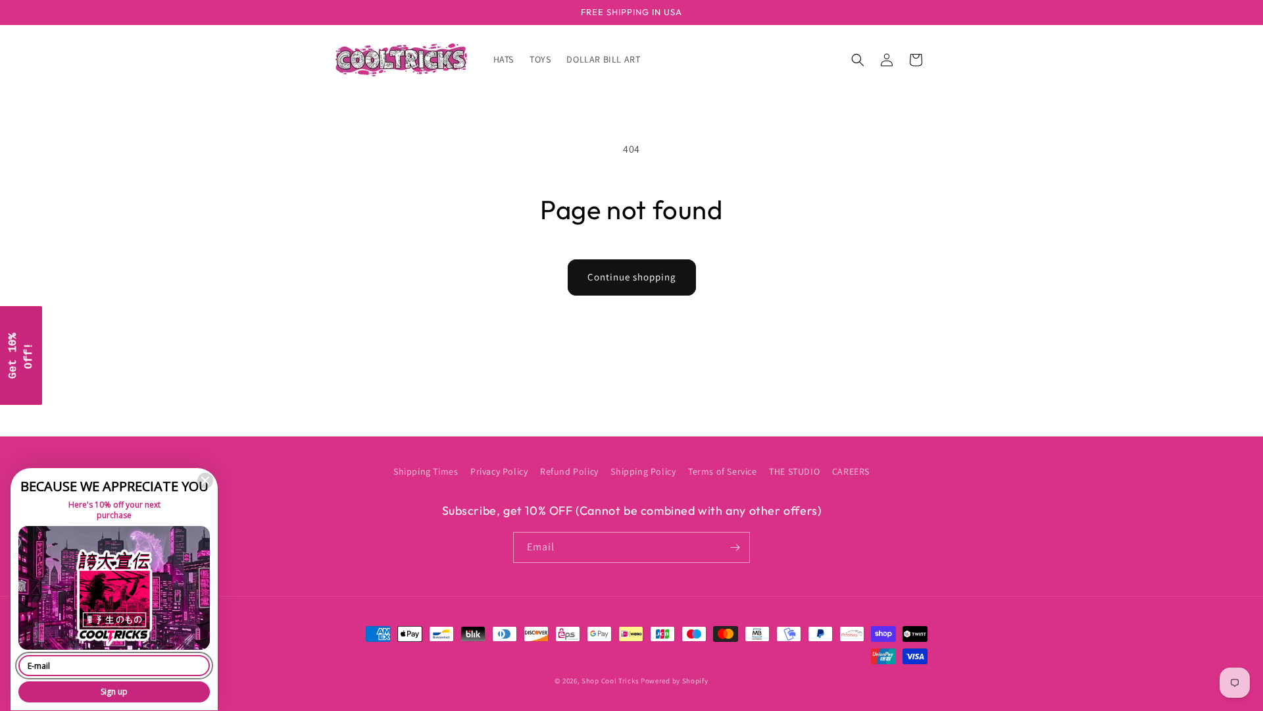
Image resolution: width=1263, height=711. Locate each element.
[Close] (205, 480)
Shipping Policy (643, 471)
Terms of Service (722, 471)
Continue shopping (631, 277)
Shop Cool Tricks (610, 680)
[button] (857, 59)
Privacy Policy (499, 471)
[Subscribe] (734, 547)
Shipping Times (425, 471)
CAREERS (851, 471)
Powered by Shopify (674, 680)
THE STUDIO (794, 471)
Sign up (114, 691)
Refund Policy (569, 471)
